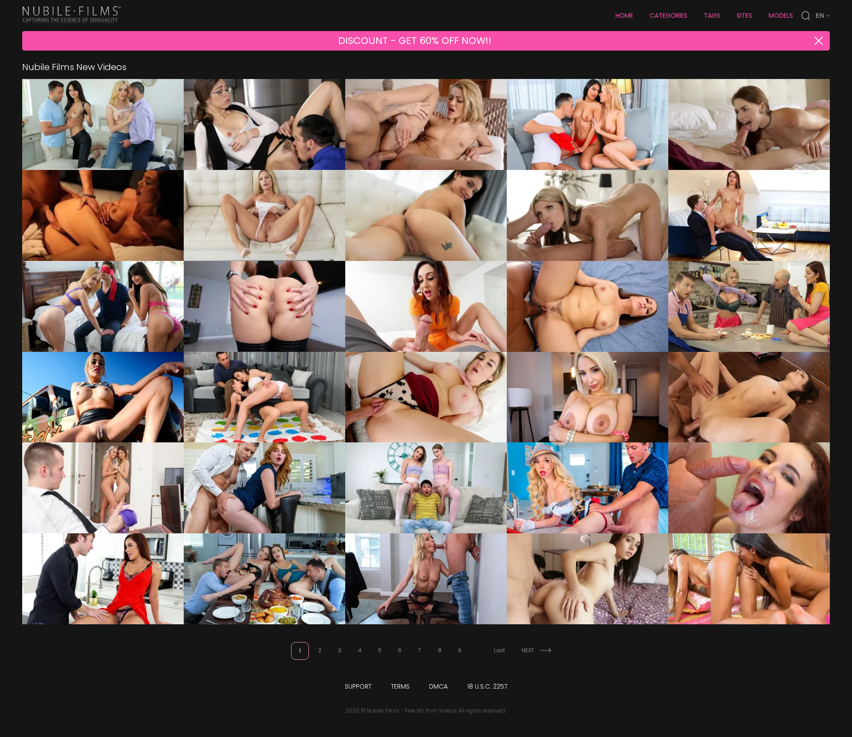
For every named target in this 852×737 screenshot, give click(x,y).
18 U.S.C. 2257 (487, 686)
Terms (400, 686)
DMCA (438, 686)
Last (499, 650)
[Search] (806, 15)
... (479, 650)
